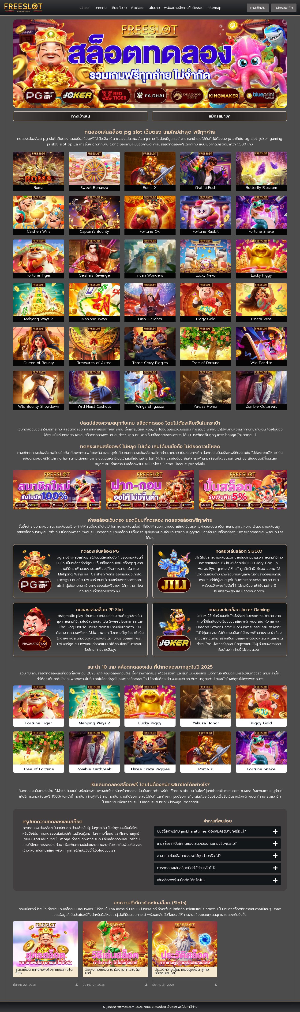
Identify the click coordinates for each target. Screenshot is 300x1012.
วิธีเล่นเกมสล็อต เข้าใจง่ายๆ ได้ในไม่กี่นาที (113, 971)
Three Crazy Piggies (150, 769)
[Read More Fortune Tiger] (38, 702)
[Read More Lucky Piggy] (150, 702)
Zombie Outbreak (94, 769)
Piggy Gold (261, 723)
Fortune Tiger (38, 723)
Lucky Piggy (149, 723)
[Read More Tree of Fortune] (38, 748)
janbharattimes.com (223, 790)
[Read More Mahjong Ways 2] (94, 702)
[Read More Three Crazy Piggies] (150, 748)
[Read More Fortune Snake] (261, 748)
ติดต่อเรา (138, 7)
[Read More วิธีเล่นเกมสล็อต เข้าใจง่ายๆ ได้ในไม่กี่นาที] (115, 944)
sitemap (214, 7)
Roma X (205, 769)
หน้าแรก (84, 7)
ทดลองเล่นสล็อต (155, 1007)
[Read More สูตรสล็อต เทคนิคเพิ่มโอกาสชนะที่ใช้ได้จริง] (45, 944)
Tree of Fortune (38, 769)
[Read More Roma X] (205, 748)
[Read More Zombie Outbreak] (94, 748)
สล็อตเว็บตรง (186, 526)
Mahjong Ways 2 (94, 723)
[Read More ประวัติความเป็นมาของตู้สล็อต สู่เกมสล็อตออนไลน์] (184, 944)
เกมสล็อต (61, 526)
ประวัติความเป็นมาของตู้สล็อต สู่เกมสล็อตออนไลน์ (182, 971)
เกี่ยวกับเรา (119, 7)
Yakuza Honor (205, 723)
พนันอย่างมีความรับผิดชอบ (183, 7)
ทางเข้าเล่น (257, 7)
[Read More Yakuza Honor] (205, 702)
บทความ (101, 7)
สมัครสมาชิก (284, 7)
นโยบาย (154, 7)
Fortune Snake (261, 769)
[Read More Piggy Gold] (261, 702)
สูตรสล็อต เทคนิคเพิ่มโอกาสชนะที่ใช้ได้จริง (44, 971)
